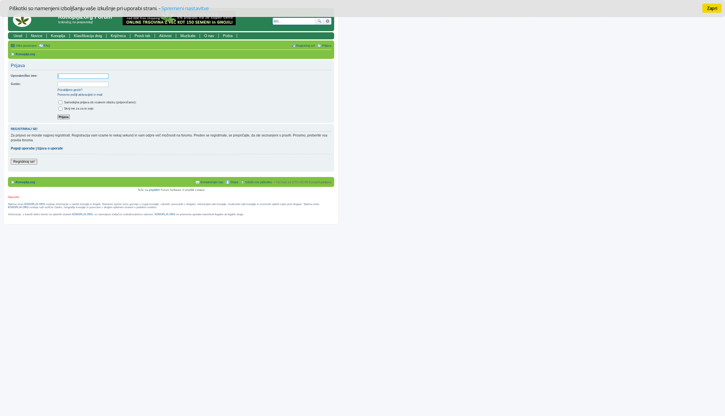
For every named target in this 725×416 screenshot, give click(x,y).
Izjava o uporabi (50, 148)
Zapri (712, 8)
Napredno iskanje (327, 21)
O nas (209, 36)
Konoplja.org (25, 54)
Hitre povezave (26, 45)
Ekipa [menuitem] (234, 182)
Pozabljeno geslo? (69, 89)
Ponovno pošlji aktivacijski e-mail (79, 94)
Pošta (228, 36)
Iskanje (319, 21)
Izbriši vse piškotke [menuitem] (258, 182)
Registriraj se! (24, 162)
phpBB (153, 189)
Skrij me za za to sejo (78, 108)
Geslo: (16, 84)
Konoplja (58, 36)
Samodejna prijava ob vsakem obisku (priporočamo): (100, 102)
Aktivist (165, 36)
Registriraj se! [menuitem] (305, 45)
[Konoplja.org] (33, 19)
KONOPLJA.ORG (34, 204)
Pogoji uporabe (23, 148)
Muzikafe (187, 36)
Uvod (18, 36)
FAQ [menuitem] (47, 45)
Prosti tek (142, 36)
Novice (36, 36)
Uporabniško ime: (24, 75)
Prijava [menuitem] (326, 45)
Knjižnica (118, 36)
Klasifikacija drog (88, 36)
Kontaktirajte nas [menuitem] (212, 182)
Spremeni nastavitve (185, 8)
